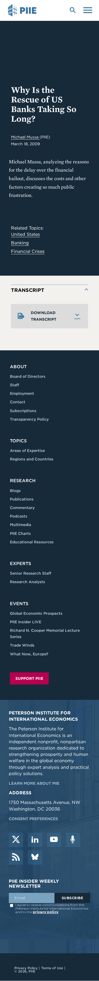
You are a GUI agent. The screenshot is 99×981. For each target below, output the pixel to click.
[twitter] (16, 840)
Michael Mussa (25, 137)
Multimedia (20, 524)
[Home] (23, 10)
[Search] (72, 9)
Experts (20, 563)
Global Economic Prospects (36, 613)
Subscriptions (23, 411)
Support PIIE (29, 678)
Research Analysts (27, 582)
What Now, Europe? (29, 654)
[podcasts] (73, 840)
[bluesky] (35, 857)
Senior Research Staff (30, 573)
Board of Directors (27, 376)
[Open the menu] (88, 9)
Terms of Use (52, 968)
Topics (18, 440)
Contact (17, 402)
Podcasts (18, 516)
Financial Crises (28, 251)
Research (22, 480)
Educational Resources (32, 542)
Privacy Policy (25, 968)
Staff (14, 385)
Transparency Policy (29, 419)
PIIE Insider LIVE (25, 622)
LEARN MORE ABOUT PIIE (34, 783)
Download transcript (43, 316)
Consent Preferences (33, 819)
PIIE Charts (20, 533)
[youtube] (54, 840)
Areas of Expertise (27, 450)
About (18, 366)
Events (19, 603)
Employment (22, 393)
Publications (22, 499)
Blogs (15, 490)
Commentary (22, 507)
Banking (20, 242)
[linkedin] (35, 840)
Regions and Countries (31, 459)
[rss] (16, 857)
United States (25, 234)
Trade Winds (22, 645)
